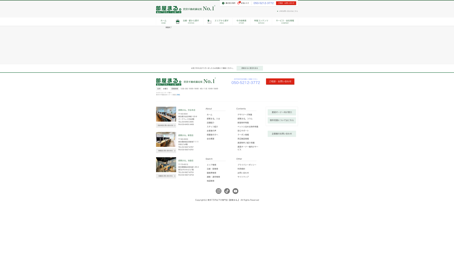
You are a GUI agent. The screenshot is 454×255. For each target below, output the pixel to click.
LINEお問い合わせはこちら (288, 11)
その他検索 (241, 22)
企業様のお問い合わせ (282, 134)
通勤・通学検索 (213, 177)
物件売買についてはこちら (282, 120)
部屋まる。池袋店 (185, 161)
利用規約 (241, 169)
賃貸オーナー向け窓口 (282, 112)
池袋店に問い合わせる (165, 176)
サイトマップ (243, 177)
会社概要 (210, 139)
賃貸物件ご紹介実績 (246, 143)
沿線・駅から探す (191, 22)
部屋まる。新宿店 (185, 135)
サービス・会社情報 (285, 22)
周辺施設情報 (243, 139)
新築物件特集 (243, 123)
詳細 (178, 94)
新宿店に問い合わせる (165, 150)
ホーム (163, 22)
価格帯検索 (211, 173)
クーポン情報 (243, 135)
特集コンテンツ (261, 22)
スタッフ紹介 (212, 127)
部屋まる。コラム (245, 119)
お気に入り (245, 3)
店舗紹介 (210, 123)
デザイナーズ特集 (245, 115)
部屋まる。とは (213, 119)
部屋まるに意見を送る (249, 68)
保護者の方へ (212, 135)
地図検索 (210, 181)
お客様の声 (211, 131)
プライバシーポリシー (247, 165)
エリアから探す (222, 22)
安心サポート (243, 131)
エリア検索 (211, 165)
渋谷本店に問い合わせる (165, 125)
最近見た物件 (231, 3)
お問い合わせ (243, 173)
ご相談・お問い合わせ (286, 3)
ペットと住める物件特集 (248, 127)
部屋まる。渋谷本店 (186, 110)
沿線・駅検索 (212, 169)
